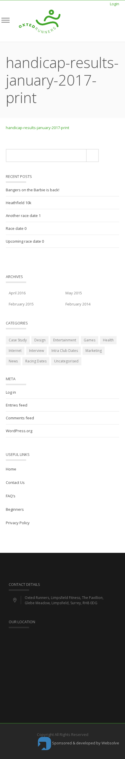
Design (40, 340)
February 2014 (77, 304)
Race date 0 (16, 228)
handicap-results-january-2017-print (37, 127)
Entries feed (16, 405)
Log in (11, 392)
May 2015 (73, 293)
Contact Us (15, 482)
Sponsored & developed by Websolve (85, 743)
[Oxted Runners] (39, 21)
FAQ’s (10, 496)
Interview (36, 350)
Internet (15, 350)
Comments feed (20, 418)
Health (108, 340)
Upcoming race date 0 (25, 241)
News (13, 361)
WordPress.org (19, 430)
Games (89, 340)
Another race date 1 (23, 215)
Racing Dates (36, 361)
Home (11, 469)
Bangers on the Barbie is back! (32, 189)
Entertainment (64, 340)
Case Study (18, 340)
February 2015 (21, 304)
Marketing (93, 350)
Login (114, 3)
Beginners (15, 509)
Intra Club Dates (64, 350)
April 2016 (17, 293)
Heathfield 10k (18, 202)
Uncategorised (66, 361)
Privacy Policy (18, 522)
